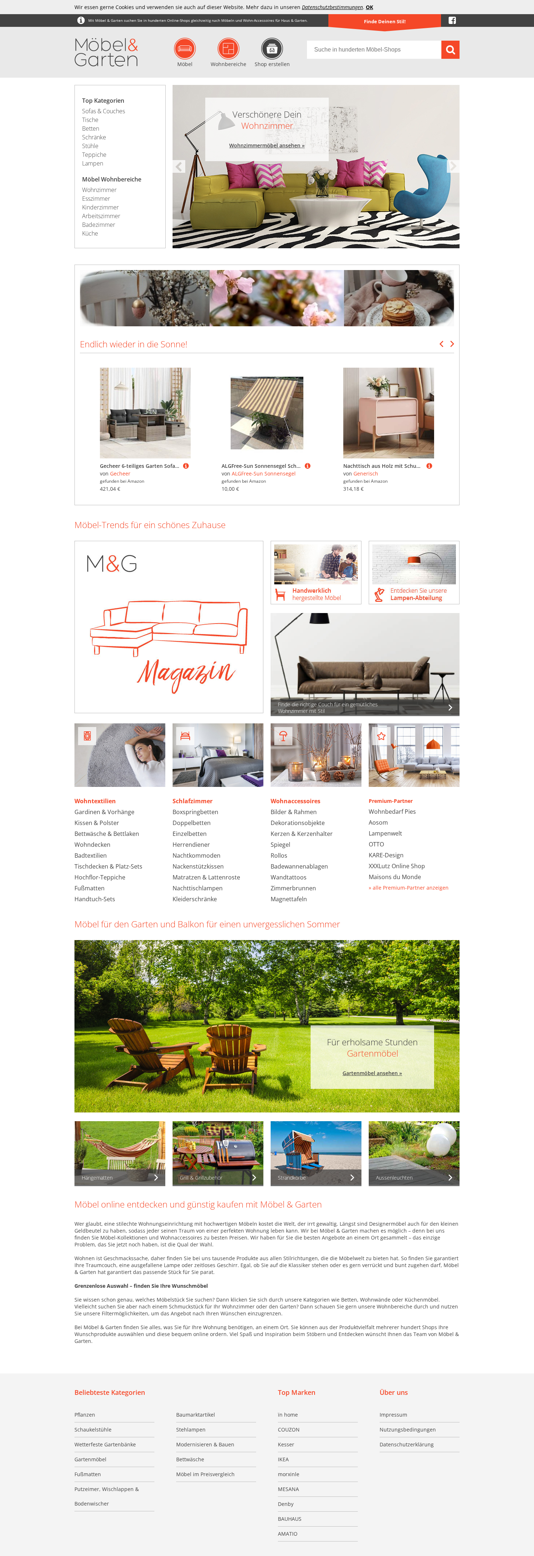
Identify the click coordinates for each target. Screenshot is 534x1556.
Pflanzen (84, 1414)
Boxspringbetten (195, 812)
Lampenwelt (385, 833)
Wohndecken (92, 845)
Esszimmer (96, 199)
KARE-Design (386, 855)
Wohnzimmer (99, 190)
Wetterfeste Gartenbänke (105, 1444)
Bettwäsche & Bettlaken (106, 834)
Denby (286, 1503)
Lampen (92, 163)
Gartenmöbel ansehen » (372, 1073)
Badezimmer (98, 225)
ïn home (288, 1414)
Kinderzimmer (100, 207)
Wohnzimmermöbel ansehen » (267, 145)
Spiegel (280, 845)
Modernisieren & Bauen (205, 1444)
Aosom (378, 822)
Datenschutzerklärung (407, 1444)
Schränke (94, 137)
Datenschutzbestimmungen (332, 7)
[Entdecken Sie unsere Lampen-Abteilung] (414, 573)
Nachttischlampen (198, 888)
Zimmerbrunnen (293, 888)
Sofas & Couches (103, 111)
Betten (90, 128)
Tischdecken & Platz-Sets (108, 866)
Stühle (90, 146)
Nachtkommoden (197, 855)
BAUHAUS (290, 1518)
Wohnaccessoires (295, 801)
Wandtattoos (289, 877)
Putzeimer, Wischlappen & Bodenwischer (106, 1496)
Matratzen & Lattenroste (206, 877)
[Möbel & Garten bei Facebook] (452, 20)
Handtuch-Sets (94, 899)
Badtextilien (90, 855)
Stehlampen (191, 1429)
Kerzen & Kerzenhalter (302, 834)
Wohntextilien (95, 801)
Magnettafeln (289, 899)
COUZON (289, 1429)
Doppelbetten (192, 823)
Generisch (365, 473)
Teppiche (94, 155)
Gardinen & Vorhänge (104, 812)
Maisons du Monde (395, 877)
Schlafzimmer (193, 801)
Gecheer (120, 473)
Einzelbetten (190, 834)
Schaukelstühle (93, 1429)
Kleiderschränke (195, 899)
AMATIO (288, 1533)
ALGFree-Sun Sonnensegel (264, 473)
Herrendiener (191, 845)
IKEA (283, 1459)
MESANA (288, 1489)
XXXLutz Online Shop (397, 866)
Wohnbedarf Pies (392, 812)
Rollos (279, 855)
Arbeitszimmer (101, 216)
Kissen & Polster (96, 823)
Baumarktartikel (195, 1414)
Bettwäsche (190, 1459)
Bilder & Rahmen (294, 812)
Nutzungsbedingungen (408, 1429)
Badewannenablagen (299, 866)
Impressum (393, 1414)
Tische (90, 120)
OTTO (376, 844)
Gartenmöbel (90, 1459)
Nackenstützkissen (198, 866)
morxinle (288, 1474)
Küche (90, 233)
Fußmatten (89, 888)
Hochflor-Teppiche (99, 877)
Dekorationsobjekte (298, 823)
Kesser (286, 1444)
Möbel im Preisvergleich (205, 1474)
